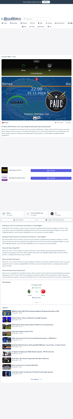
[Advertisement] (36, 152)
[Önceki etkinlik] (32, 302)
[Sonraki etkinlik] (40, 302)
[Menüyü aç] (2, 19)
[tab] (4, 23)
